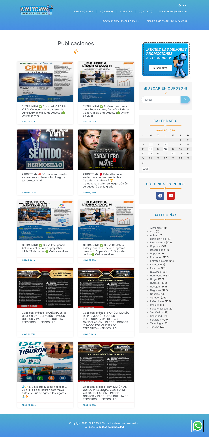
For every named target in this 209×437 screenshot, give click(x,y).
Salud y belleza (159, 308)
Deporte (155, 253)
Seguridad (156, 315)
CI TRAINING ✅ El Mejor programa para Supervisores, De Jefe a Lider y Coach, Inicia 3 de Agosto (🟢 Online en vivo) (106, 111)
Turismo (154, 326)
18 (150, 153)
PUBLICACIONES (83, 11)
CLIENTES (126, 11)
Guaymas (155, 271)
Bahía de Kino (158, 238)
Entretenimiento (159, 260)
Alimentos (156, 227)
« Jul (145, 169)
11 (150, 149)
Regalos (154, 304)
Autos (153, 235)
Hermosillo (156, 275)
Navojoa (155, 286)
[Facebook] (180, 5)
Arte (152, 231)
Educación (156, 257)
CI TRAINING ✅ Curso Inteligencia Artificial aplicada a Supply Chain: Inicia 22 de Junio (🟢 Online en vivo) (45, 248)
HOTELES (155, 282)
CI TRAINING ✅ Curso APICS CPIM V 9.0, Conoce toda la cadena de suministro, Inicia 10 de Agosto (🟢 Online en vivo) (44, 111)
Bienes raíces (157, 242)
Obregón (155, 297)
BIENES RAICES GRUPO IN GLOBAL (167, 21)
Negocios (155, 290)
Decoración (156, 249)
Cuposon (155, 246)
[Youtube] (184, 5)
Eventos (154, 264)
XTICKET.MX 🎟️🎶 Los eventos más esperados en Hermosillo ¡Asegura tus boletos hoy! (44, 177)
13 (165, 149)
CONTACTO (145, 11)
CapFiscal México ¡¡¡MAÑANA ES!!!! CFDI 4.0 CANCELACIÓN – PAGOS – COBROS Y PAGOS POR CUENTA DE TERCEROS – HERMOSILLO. (44, 317)
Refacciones (157, 301)
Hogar (153, 279)
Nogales (155, 293)
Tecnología (156, 323)
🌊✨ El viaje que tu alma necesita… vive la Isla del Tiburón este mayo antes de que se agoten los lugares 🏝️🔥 (44, 391)
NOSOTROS (106, 11)
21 (173, 153)
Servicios (155, 319)
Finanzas (155, 268)
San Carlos (156, 312)
